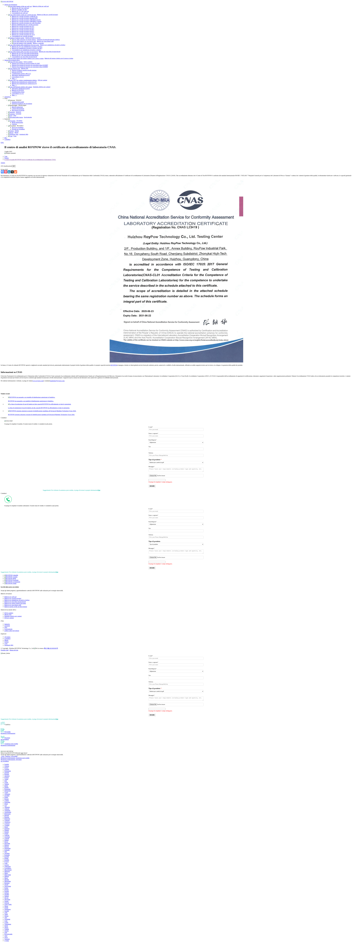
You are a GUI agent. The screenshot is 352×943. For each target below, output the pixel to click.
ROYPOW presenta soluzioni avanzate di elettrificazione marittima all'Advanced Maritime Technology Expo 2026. (41, 414)
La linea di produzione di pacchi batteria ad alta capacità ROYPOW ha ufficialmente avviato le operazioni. (39, 408)
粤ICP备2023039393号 (51, 648)
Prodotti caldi (4, 650)
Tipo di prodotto (154, 460)
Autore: (3, 163)
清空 (14, 166)
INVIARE (152, 486)
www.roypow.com (38, 381)
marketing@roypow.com (57, 381)
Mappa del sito (14, 650)
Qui (99, 490)
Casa (5, 156)
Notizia (6, 158)
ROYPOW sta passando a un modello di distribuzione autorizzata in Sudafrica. (31, 401)
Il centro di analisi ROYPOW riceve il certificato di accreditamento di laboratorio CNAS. (30, 159)
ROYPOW (114, 365)
